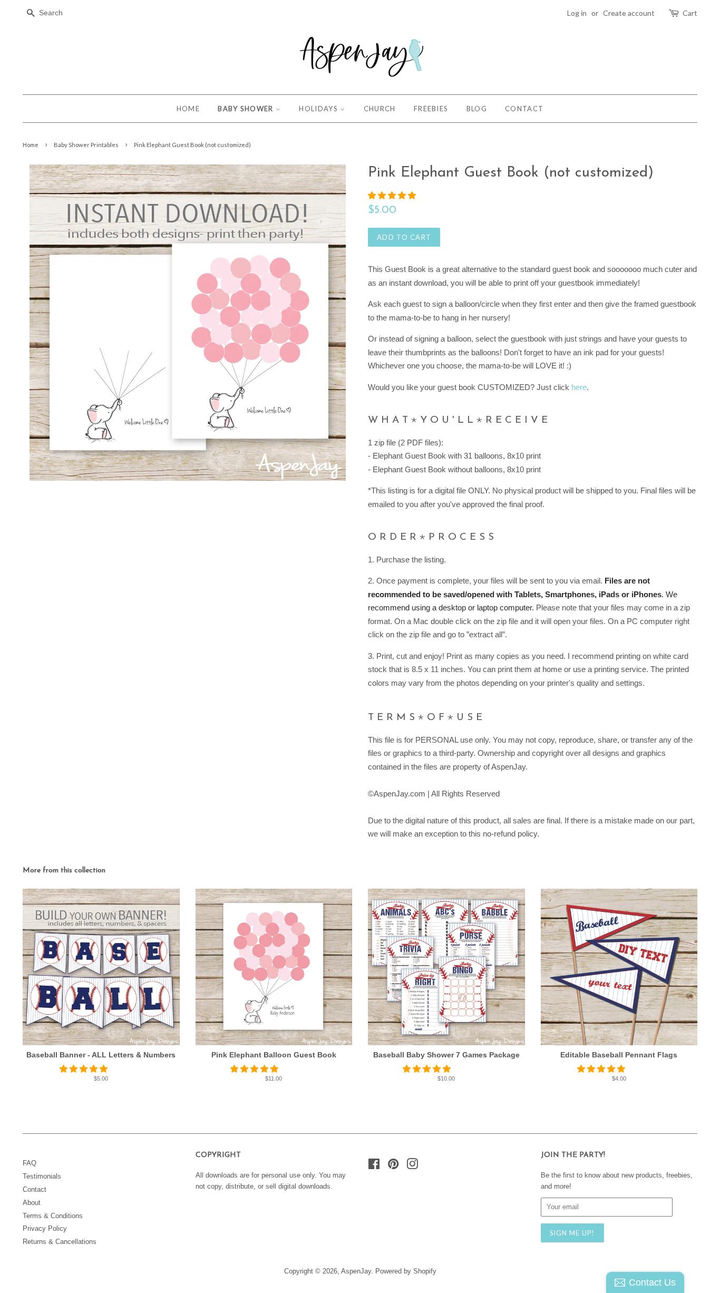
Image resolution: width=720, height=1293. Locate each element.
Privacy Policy (45, 1228)
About (32, 1203)
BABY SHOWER (247, 108)
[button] (393, 195)
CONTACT (524, 108)
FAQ (29, 1163)
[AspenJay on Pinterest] (393, 1166)
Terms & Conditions (53, 1216)
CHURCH (380, 108)
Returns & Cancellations (59, 1242)
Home (30, 144)
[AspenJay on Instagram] (412, 1166)
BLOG (476, 108)
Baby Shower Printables (86, 144)
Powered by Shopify (405, 1271)
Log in (577, 12)
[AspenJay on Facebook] (374, 1166)
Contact (34, 1189)
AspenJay (356, 1271)
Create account (629, 12)
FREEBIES (431, 108)
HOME (188, 108)
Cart (690, 12)
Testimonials (42, 1176)
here (579, 387)
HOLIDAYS (319, 108)
